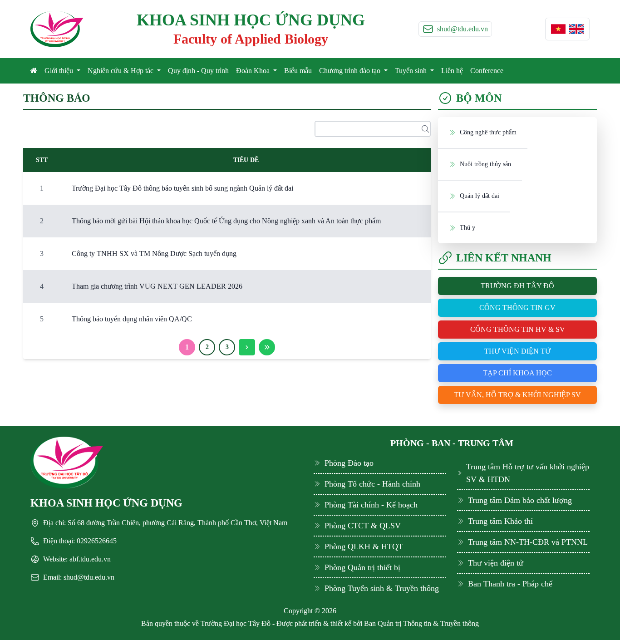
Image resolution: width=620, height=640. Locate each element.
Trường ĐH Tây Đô (517, 286)
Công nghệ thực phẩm (488, 132)
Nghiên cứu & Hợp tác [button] (121, 70)
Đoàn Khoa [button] (253, 70)
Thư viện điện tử (517, 351)
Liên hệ (452, 70)
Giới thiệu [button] (59, 70)
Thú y (467, 227)
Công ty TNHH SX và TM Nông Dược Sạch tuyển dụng (154, 253)
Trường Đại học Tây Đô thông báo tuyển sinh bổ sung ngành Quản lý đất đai (182, 188)
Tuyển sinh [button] (411, 70)
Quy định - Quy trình (198, 70)
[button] (558, 29)
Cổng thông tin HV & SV (517, 329)
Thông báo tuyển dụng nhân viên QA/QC (132, 319)
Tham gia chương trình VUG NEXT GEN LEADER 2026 (157, 286)
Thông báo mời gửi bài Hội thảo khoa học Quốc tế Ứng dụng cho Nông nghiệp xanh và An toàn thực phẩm (226, 221)
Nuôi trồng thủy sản (485, 164)
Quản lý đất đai (479, 195)
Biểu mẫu (298, 70)
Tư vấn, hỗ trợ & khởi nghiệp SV (517, 395)
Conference (486, 70)
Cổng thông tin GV (517, 307)
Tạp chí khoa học (517, 373)
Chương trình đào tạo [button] (350, 70)
